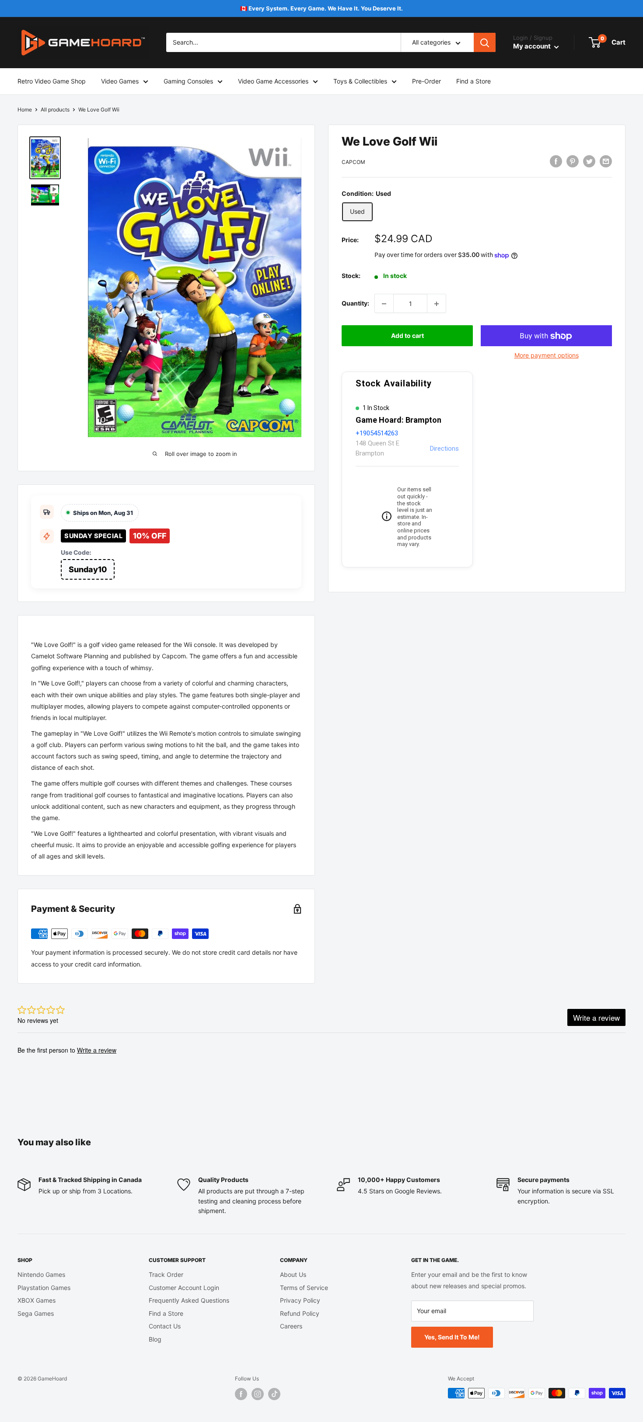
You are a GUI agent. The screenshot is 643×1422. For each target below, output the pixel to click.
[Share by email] (606, 161)
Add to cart (407, 336)
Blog (155, 1339)
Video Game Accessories (273, 81)
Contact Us (165, 1326)
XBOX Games (36, 1300)
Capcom (353, 162)
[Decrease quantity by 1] (384, 304)
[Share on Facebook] (556, 161)
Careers (291, 1326)
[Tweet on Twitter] (589, 161)
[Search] (485, 42)
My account (532, 46)
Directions (444, 449)
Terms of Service (304, 1287)
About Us (293, 1274)
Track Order (166, 1274)
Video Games (120, 81)
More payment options (546, 355)
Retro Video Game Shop (51, 81)
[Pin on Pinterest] (572, 161)
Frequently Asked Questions (189, 1300)
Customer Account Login (184, 1287)
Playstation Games (43, 1287)
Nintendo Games (41, 1274)
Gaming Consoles (188, 81)
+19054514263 (377, 434)
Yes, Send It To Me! (452, 1337)
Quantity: (355, 303)
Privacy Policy (300, 1300)
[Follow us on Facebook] (241, 1394)
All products (55, 109)
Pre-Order (426, 81)
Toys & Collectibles (360, 81)
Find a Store (473, 81)
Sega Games (35, 1313)
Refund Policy (299, 1313)
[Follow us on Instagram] (258, 1394)
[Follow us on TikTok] (274, 1394)
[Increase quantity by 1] (436, 304)
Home (24, 109)
